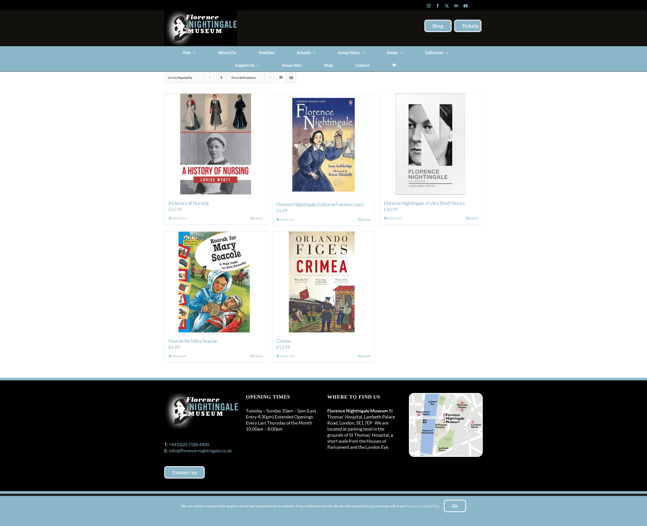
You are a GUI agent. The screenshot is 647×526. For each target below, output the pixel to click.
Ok (455, 506)
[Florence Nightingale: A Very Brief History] (431, 144)
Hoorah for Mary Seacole (192, 341)
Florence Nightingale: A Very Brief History (424, 203)
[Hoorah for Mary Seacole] (216, 281)
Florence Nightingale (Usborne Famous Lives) (320, 204)
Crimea (283, 341)
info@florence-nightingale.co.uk (200, 450)
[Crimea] (323, 281)
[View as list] (291, 78)
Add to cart (179, 218)
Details (258, 218)
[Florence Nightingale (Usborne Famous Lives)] (323, 145)
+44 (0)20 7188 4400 (189, 444)
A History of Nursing (188, 203)
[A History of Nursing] (216, 144)
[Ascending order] (221, 77)
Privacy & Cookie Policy (422, 506)
